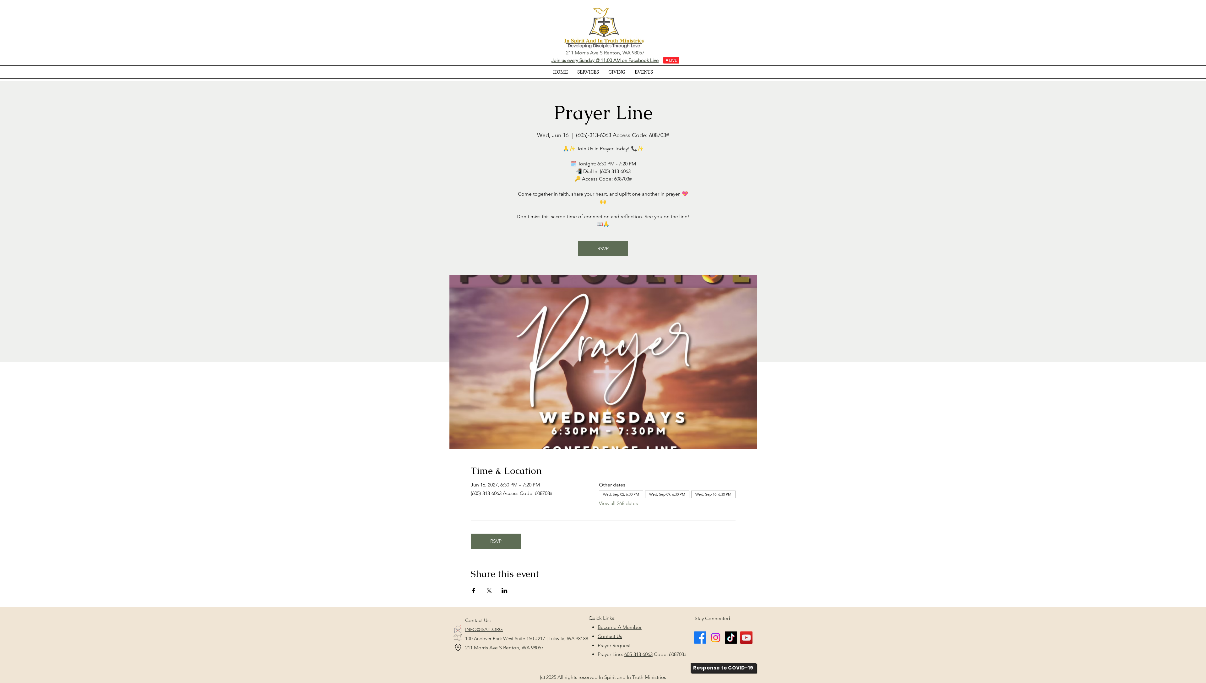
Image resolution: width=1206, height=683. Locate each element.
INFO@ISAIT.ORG (484, 629)
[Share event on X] (489, 590)
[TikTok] (731, 637)
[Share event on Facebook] (474, 590)
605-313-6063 (638, 654)
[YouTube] (746, 637)
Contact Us (610, 636)
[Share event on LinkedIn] (505, 590)
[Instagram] (715, 637)
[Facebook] (700, 637)
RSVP (603, 249)
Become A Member (620, 627)
